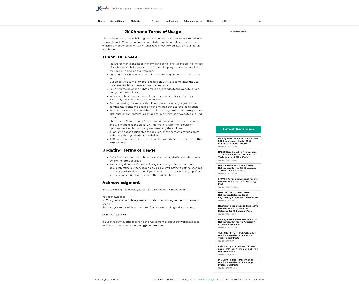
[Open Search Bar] (260, 21)
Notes (210, 21)
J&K (225, 21)
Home (101, 21)
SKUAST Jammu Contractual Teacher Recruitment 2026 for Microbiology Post (238, 181)
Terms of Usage (206, 279)
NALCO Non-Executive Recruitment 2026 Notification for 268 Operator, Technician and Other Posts (237, 154)
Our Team (258, 279)
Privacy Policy (187, 279)
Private (155, 21)
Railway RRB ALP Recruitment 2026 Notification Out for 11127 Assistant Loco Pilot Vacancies (237, 222)
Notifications (171, 21)
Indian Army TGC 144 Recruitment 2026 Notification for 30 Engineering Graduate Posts (238, 249)
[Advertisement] (226, 75)
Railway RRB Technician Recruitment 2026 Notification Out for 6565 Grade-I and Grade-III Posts (238, 141)
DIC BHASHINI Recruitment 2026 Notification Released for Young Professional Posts (235, 262)
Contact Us (172, 279)
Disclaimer (222, 279)
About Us (158, 279)
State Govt (136, 21)
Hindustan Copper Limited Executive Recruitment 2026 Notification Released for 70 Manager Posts (238, 208)
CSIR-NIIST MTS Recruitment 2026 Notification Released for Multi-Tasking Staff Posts (237, 235)
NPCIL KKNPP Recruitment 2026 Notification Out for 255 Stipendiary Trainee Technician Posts (237, 168)
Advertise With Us (240, 279)
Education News (193, 21)
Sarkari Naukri (117, 21)
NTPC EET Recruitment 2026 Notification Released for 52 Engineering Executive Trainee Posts (238, 195)
